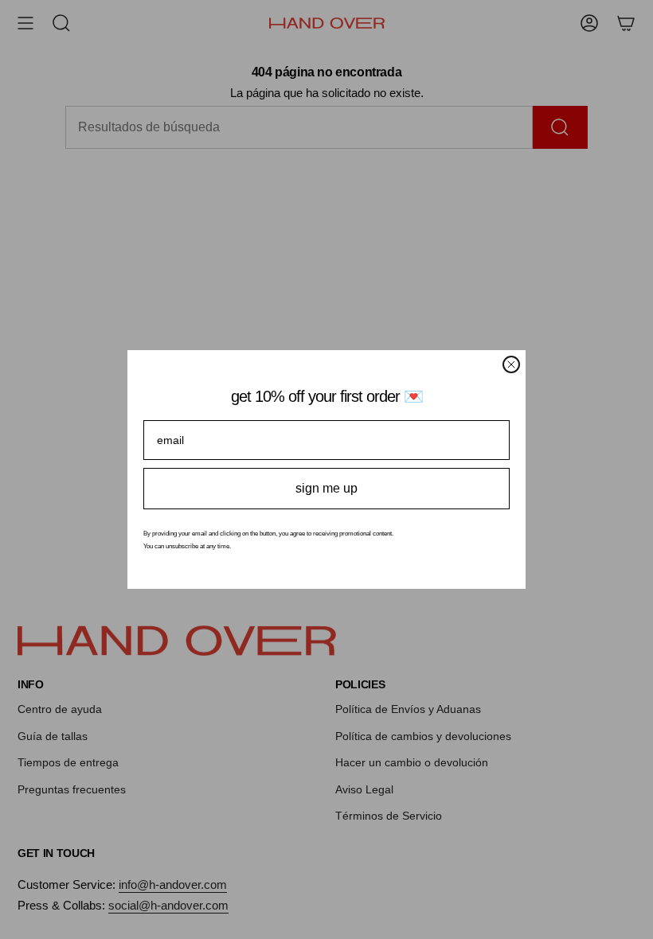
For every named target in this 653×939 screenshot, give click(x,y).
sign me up (326, 488)
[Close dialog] (511, 364)
